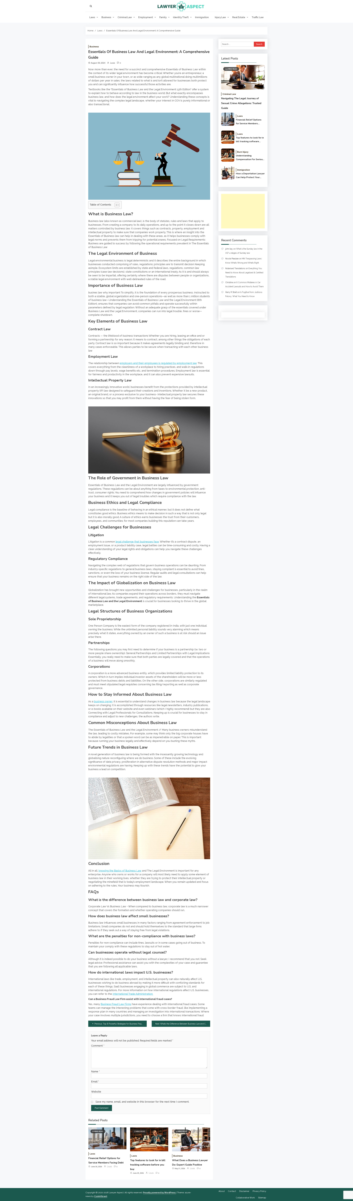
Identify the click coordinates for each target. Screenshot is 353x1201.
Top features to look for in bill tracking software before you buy (147, 1165)
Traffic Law (258, 17)
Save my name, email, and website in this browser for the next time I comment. (142, 1101)
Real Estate (238, 17)
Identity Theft (181, 17)
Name (95, 1071)
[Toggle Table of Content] (116, 205)
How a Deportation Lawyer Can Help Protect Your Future (250, 175)
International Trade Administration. (133, 993)
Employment (145, 17)
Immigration (202, 17)
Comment (97, 1045)
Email (95, 1081)
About (222, 1191)
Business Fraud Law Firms (116, 1004)
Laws (92, 17)
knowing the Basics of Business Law (120, 870)
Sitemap (262, 1197)
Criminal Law (125, 17)
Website (96, 1091)
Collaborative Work (245, 1197)
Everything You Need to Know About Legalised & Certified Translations (244, 272)
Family (163, 17)
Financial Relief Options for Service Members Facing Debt (248, 121)
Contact (232, 1191)
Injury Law (220, 17)
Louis (112, 63)
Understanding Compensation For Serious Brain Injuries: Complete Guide (250, 157)
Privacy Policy (259, 1191)
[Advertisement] (243, 211)
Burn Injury (242, 152)
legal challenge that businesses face (137, 541)
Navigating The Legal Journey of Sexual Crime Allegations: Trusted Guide (241, 103)
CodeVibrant (100, 1196)
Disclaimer (244, 1191)
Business (106, 17)
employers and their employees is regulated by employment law (158, 363)
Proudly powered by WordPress (159, 1192)
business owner (103, 701)
